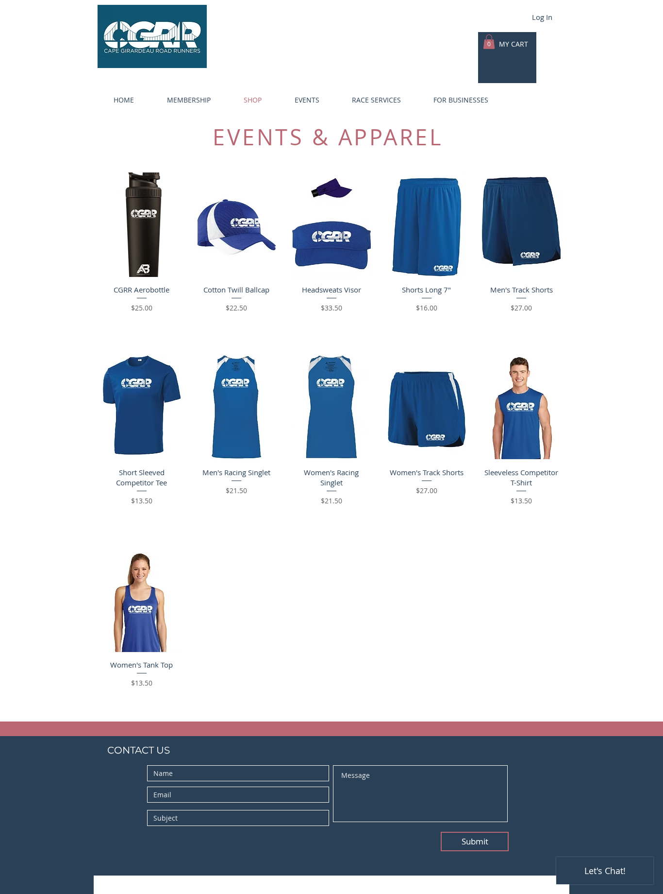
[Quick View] (141, 224)
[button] (179, 100)
